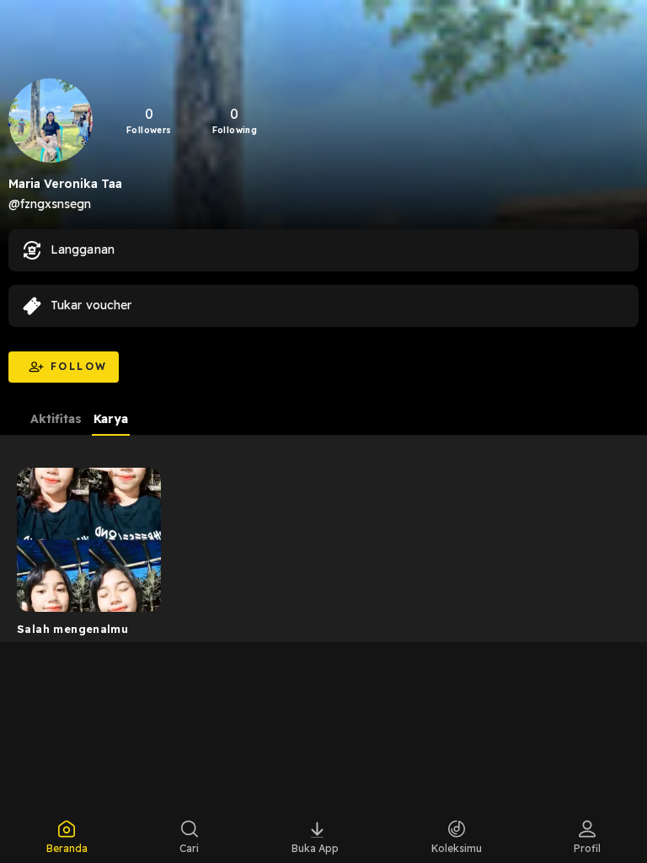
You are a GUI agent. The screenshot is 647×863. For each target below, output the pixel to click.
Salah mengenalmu (72, 628)
